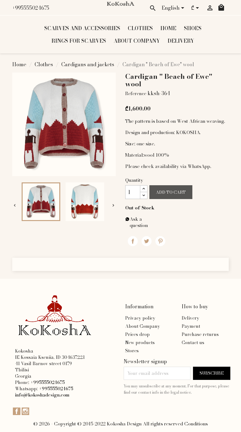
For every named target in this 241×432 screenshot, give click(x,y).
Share (133, 241)
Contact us (193, 342)
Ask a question (139, 222)
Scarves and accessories (82, 28)
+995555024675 (30, 8)
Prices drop (137, 334)
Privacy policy (140, 318)
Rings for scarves (78, 41)
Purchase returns (200, 334)
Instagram (25, 411)
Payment (191, 326)
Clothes (140, 28)
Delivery (181, 41)
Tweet (147, 241)
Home (168, 28)
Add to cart (171, 192)
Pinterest (160, 241)
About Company (137, 41)
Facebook (16, 411)
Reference (135, 93)
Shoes (192, 28)
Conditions (196, 423)
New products (140, 342)
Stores (132, 350)
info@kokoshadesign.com (42, 395)
